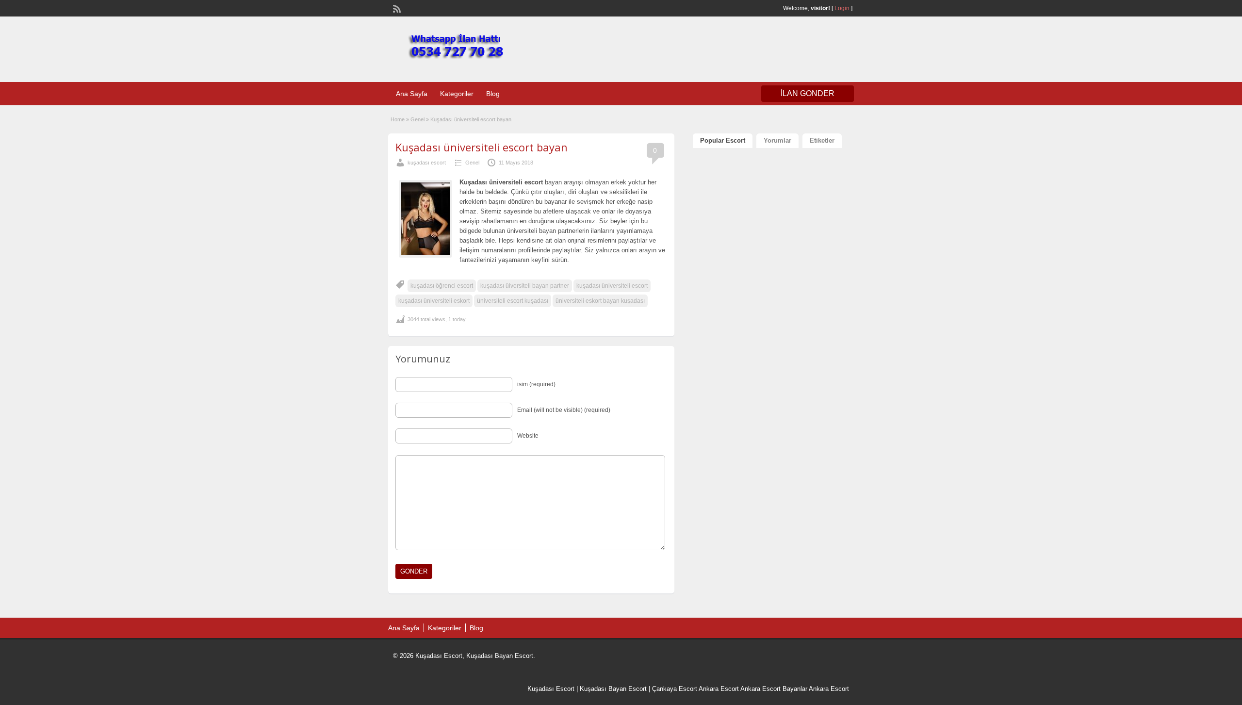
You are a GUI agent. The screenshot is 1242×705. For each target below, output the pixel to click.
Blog (493, 94)
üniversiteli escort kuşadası (512, 300)
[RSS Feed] (396, 8)
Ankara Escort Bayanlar (773, 688)
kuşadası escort (427, 162)
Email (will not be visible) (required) (563, 410)
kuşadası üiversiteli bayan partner (524, 285)
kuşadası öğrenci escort (441, 285)
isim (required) (536, 384)
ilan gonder (807, 93)
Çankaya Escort (674, 688)
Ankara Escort (719, 688)
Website (528, 435)
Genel (417, 119)
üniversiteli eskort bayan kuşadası (600, 300)
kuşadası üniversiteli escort (612, 285)
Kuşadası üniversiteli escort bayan (481, 147)
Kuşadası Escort (550, 688)
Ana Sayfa (411, 94)
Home (398, 119)
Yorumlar (777, 140)
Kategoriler (457, 94)
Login (842, 8)
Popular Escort (722, 140)
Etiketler (822, 140)
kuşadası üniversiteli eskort (434, 300)
